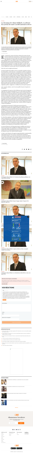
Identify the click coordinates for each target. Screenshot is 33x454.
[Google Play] (19, 448)
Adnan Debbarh (4, 51)
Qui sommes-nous (11, 433)
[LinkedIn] (18, 429)
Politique (2, 433)
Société (2, 435)
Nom (3, 313)
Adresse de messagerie (6, 317)
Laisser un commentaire (16, 322)
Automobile (2, 439)
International (2, 436)
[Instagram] (20, 429)
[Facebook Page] (12, 429)
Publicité (10, 434)
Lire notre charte (4, 283)
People (2, 440)
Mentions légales (27, 434)
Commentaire (4, 303)
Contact (18, 434)
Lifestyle (2, 441)
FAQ (17, 433)
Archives (10, 435)
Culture (2, 437)
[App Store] (13, 448)
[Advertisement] (16, 9)
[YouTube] (16, 429)
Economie (2, 434)
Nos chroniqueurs (3, 442)
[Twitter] (14, 429)
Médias (2, 438)
